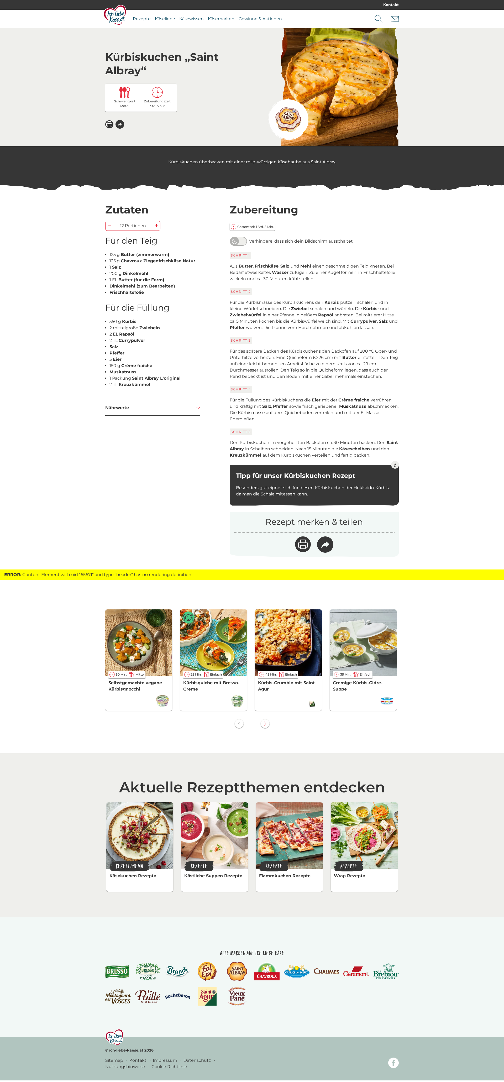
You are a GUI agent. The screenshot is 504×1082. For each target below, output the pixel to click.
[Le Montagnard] (118, 996)
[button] (120, 124)
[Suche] (378, 19)
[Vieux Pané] (237, 996)
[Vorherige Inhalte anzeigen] (239, 723)
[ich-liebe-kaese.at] (114, 1037)
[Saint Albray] (237, 971)
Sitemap (114, 1060)
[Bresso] (118, 971)
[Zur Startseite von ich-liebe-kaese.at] (114, 15)
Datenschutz (197, 1060)
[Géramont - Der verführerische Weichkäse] (356, 971)
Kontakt (391, 4)
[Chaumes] (326, 971)
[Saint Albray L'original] (288, 119)
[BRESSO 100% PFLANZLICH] (147, 971)
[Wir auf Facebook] (393, 1064)
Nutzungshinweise (125, 1066)
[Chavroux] (267, 971)
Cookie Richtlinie (169, 1066)
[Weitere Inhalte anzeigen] (265, 723)
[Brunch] (177, 971)
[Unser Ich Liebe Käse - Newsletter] (395, 19)
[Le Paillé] (147, 996)
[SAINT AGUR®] (207, 996)
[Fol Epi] (207, 971)
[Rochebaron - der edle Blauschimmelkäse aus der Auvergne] (177, 996)
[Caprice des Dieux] (296, 971)
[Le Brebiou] (386, 971)
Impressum (165, 1060)
